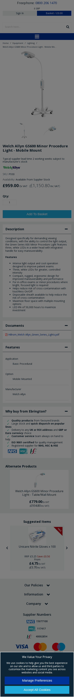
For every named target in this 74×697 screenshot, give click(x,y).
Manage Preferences (37, 680)
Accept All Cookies (37, 690)
